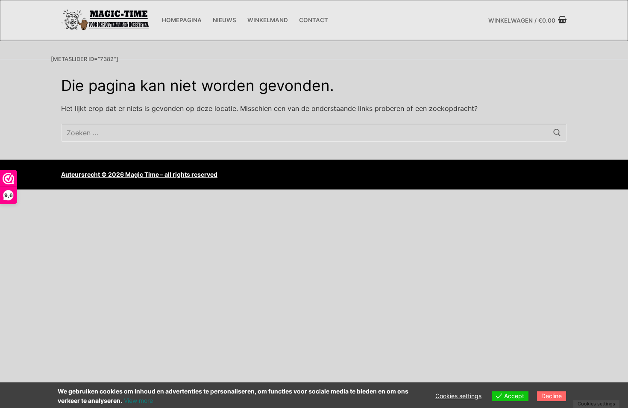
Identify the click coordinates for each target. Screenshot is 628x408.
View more (138, 400)
